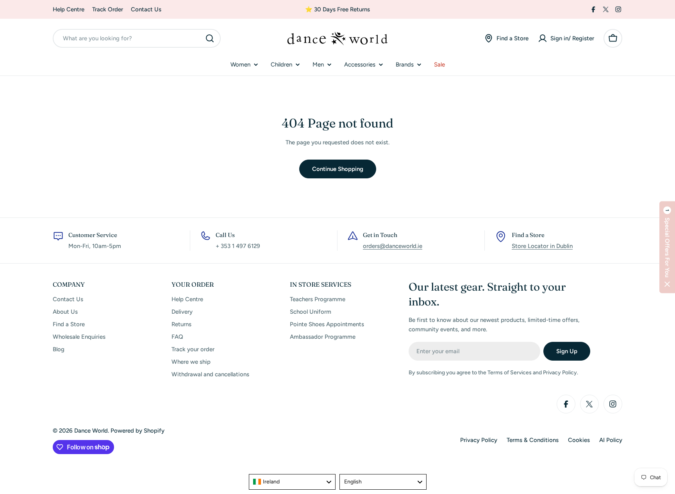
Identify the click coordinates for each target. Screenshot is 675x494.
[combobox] (137, 38)
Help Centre (68, 9)
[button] (667, 247)
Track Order (107, 9)
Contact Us (146, 9)
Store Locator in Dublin (542, 246)
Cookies (579, 440)
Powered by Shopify (137, 430)
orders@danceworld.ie (392, 246)
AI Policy (610, 440)
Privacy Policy (478, 440)
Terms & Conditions (533, 440)
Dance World (91, 430)
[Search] (209, 38)
